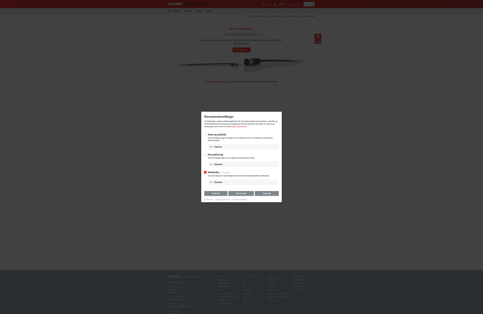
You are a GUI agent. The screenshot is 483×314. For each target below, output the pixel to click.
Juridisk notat (208, 199)
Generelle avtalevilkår (240, 199)
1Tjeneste (217, 146)
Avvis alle (216, 193)
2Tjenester (218, 182)
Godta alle (267, 193)
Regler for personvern (223, 199)
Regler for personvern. (239, 126)
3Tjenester (218, 164)
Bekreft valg (241, 193)
